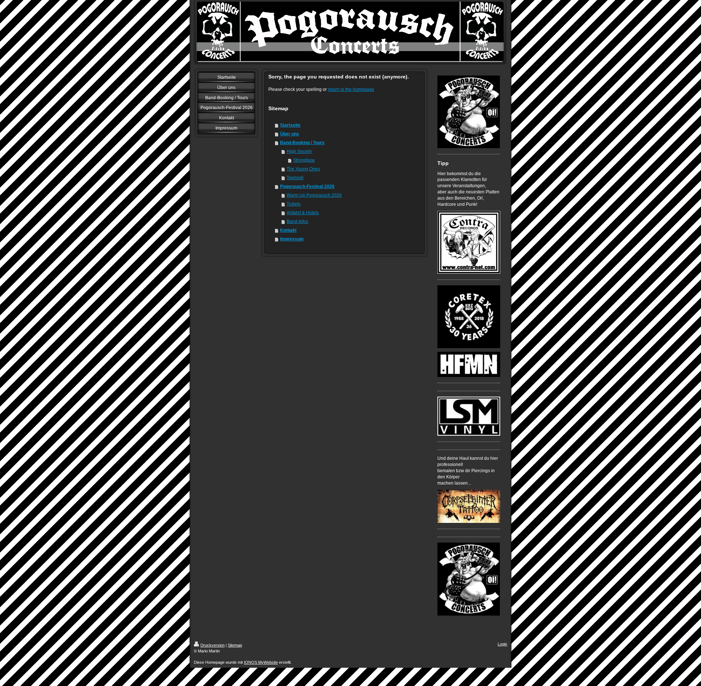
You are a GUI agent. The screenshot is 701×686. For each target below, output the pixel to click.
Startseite (290, 125)
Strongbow (304, 160)
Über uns (289, 133)
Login (502, 644)
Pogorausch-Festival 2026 (307, 186)
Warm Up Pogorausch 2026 (314, 195)
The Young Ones (303, 169)
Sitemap (235, 645)
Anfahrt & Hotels (303, 212)
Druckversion (212, 645)
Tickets (293, 204)
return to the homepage (351, 89)
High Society (299, 151)
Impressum (292, 239)
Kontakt (288, 230)
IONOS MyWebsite (261, 662)
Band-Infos (297, 221)
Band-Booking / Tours (302, 142)
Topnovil (295, 177)
